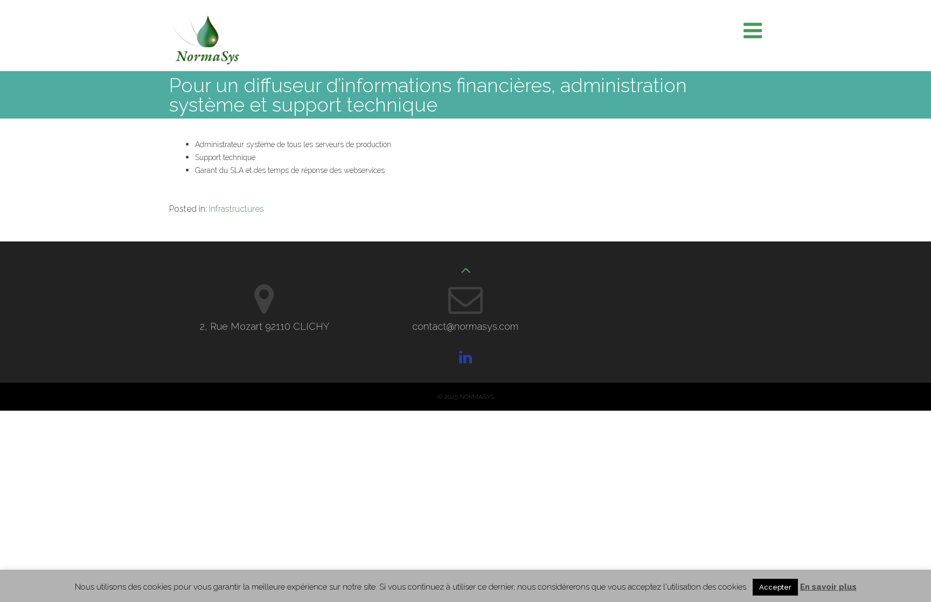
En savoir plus (828, 587)
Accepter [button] (775, 587)
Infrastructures (236, 209)
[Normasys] (204, 62)
